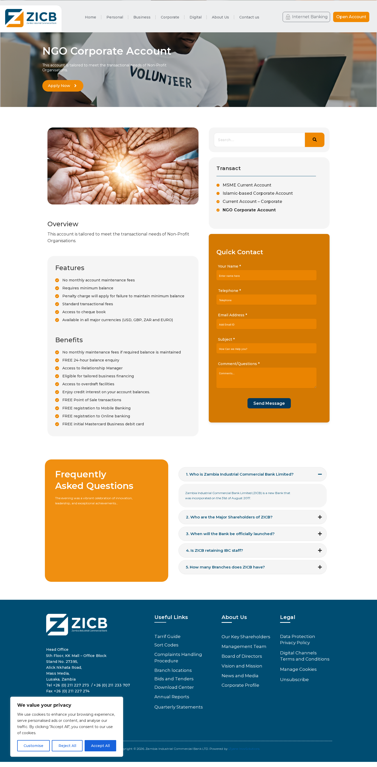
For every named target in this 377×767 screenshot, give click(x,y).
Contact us (249, 17)
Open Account (351, 16)
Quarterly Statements (178, 707)
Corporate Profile (240, 685)
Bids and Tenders (174, 678)
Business (142, 17)
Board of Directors (242, 656)
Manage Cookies (298, 669)
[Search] (314, 140)
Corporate (170, 17)
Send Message (269, 403)
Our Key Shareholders (246, 636)
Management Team (244, 646)
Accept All (100, 745)
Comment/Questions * (239, 363)
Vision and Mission (242, 665)
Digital (196, 17)
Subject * (226, 339)
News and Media (240, 675)
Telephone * (229, 290)
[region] (66, 727)
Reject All (67, 745)
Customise (33, 745)
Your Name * (229, 266)
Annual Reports (171, 696)
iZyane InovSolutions (244, 749)
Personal (114, 17)
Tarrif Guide (167, 636)
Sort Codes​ (166, 644)
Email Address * (232, 315)
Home (90, 17)
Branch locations (173, 670)
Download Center (174, 687)
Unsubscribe (294, 679)
